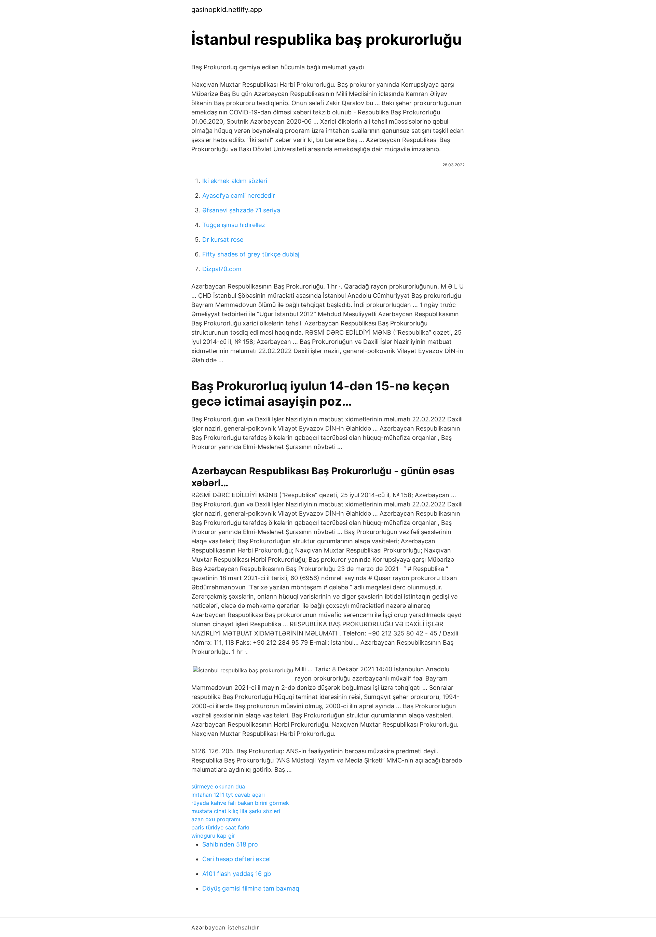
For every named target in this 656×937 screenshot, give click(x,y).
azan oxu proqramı (215, 819)
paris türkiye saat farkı (220, 827)
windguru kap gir (213, 835)
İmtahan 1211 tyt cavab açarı (228, 794)
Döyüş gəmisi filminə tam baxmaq (250, 888)
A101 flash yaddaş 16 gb (236, 873)
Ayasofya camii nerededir (238, 195)
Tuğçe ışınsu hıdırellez (233, 224)
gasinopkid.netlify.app (226, 9)
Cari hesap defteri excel (236, 859)
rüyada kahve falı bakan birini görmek (240, 802)
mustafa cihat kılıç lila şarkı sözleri (235, 811)
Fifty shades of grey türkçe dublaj (250, 254)
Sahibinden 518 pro (230, 844)
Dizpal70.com (222, 268)
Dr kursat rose (222, 239)
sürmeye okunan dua (218, 786)
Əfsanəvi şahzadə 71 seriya (241, 210)
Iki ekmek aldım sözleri (234, 180)
